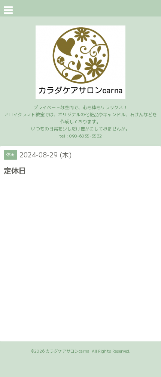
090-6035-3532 (85, 136)
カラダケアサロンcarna (67, 351)
